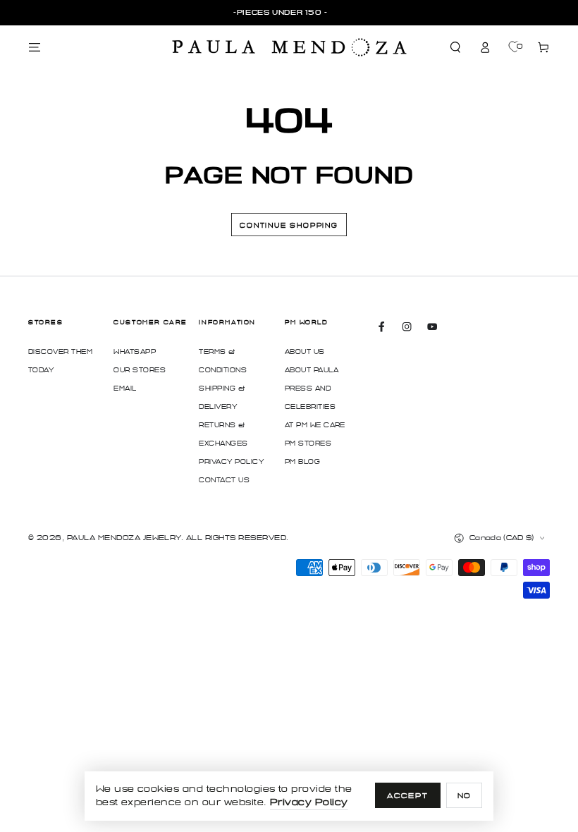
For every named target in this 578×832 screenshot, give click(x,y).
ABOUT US (305, 352)
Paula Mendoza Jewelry (124, 537)
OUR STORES (139, 370)
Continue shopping (289, 225)
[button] (456, 47)
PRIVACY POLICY (231, 462)
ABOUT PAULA (311, 370)
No (464, 795)
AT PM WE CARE (315, 425)
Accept (408, 795)
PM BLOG (302, 462)
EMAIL (124, 388)
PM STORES (308, 443)
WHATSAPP (134, 352)
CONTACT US (224, 480)
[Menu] (34, 47)
